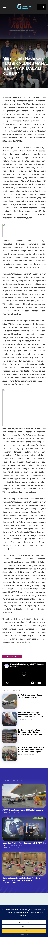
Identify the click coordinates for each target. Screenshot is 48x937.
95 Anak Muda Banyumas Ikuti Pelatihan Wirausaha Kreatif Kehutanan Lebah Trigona (31, 749)
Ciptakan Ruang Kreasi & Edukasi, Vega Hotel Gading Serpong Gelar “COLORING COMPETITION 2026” (21, 880)
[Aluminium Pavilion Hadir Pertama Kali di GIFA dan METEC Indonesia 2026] (24, 829)
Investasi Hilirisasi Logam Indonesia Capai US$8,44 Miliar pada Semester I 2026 (30, 714)
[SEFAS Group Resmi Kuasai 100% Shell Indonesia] (9, 701)
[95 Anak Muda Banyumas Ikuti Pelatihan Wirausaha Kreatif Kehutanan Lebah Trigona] (9, 753)
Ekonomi (21, 719)
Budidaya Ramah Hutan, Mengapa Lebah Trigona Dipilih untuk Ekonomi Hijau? (30, 732)
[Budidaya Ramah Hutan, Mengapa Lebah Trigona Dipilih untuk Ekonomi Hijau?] (9, 736)
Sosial (20, 754)
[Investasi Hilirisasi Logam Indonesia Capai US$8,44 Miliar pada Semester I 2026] (9, 719)
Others (20, 737)
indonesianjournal (23, 79)
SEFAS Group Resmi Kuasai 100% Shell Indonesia (30, 696)
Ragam (20, 700)
